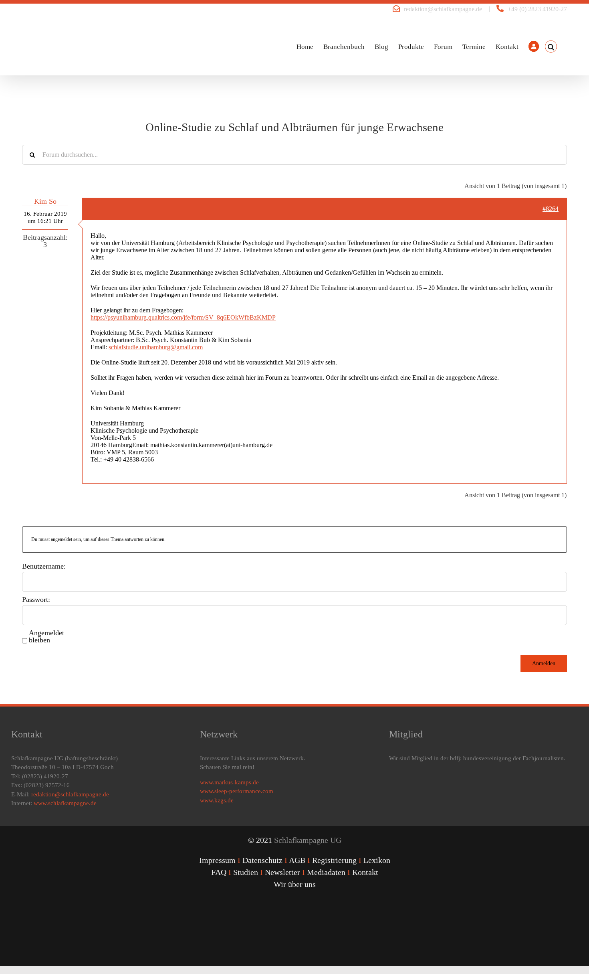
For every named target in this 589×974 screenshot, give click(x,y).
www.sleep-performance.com (236, 791)
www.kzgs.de (217, 800)
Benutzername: (44, 566)
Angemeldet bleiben (46, 636)
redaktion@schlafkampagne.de (443, 9)
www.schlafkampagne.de (65, 803)
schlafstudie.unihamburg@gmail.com (156, 347)
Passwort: (36, 599)
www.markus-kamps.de (229, 782)
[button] (551, 46)
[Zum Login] (533, 46)
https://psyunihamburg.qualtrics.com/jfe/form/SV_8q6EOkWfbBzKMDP (183, 317)
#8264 (551, 208)
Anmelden (543, 663)
